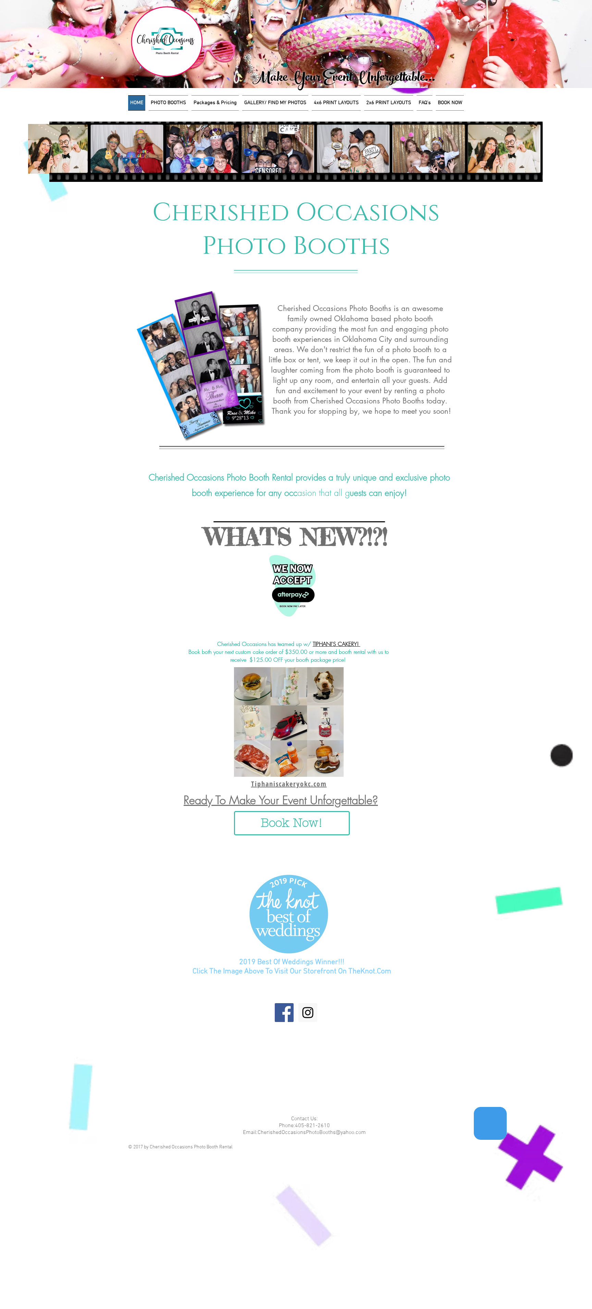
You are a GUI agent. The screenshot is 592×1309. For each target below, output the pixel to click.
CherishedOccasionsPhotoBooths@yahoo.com (312, 1132)
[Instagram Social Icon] (307, 1012)
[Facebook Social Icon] (284, 1012)
